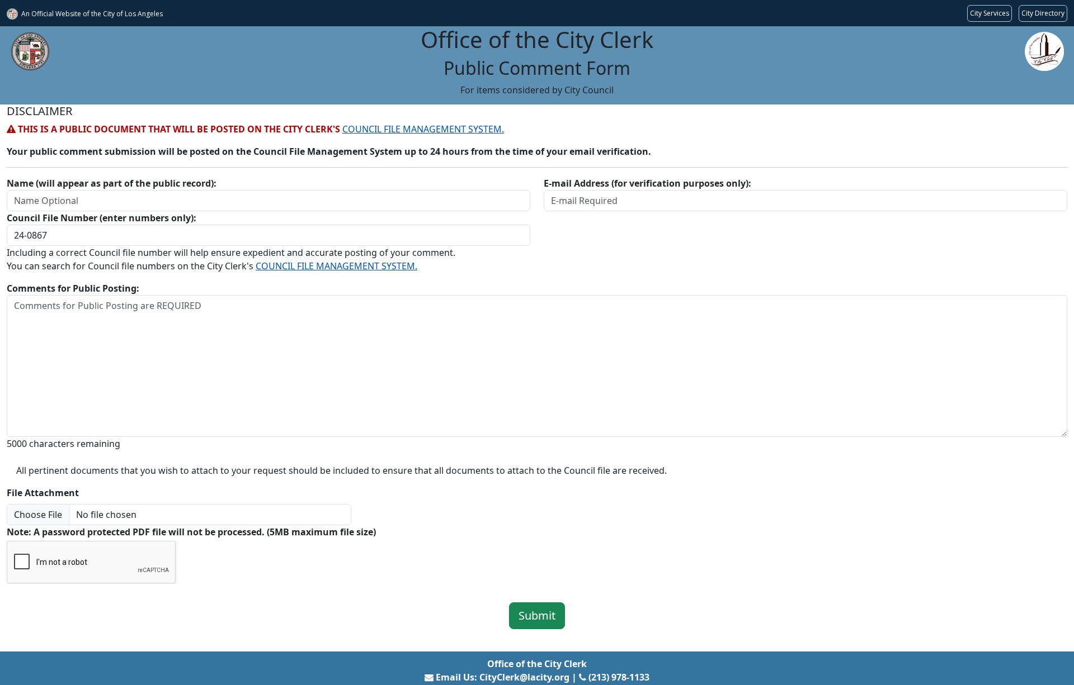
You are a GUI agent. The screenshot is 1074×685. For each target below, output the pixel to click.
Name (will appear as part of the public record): (111, 183)
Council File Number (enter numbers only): (101, 218)
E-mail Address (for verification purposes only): (647, 183)
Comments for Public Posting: (73, 288)
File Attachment (43, 493)
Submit (537, 615)
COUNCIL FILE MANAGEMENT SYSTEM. (423, 129)
